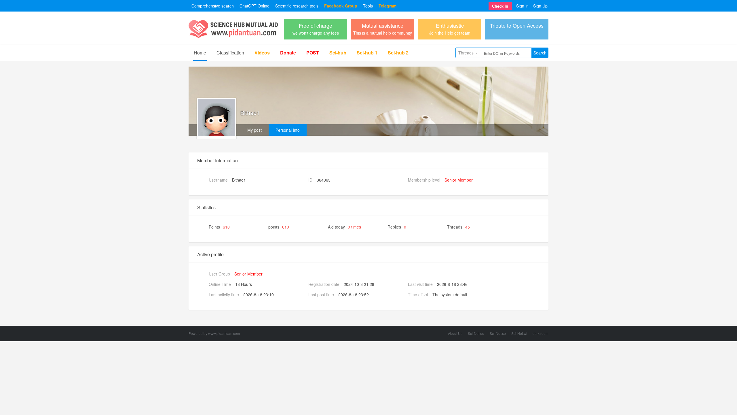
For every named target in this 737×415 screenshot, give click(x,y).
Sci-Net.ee (476, 333)
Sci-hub (337, 52)
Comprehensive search (212, 6)
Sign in (522, 6)
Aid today (344, 227)
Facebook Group (340, 6)
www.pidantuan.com (224, 333)
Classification (230, 52)
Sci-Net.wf (519, 333)
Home (200, 52)
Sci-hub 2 (398, 52)
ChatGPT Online (254, 6)
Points (219, 227)
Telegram (387, 6)
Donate (288, 52)
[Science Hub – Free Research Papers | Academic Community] (233, 36)
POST (312, 52)
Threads (466, 53)
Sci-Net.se (498, 333)
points (278, 227)
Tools (368, 6)
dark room (540, 333)
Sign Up (540, 6)
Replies (397, 227)
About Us (455, 333)
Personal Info (288, 130)
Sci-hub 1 (367, 52)
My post (254, 130)
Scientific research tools (296, 6)
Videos (262, 52)
